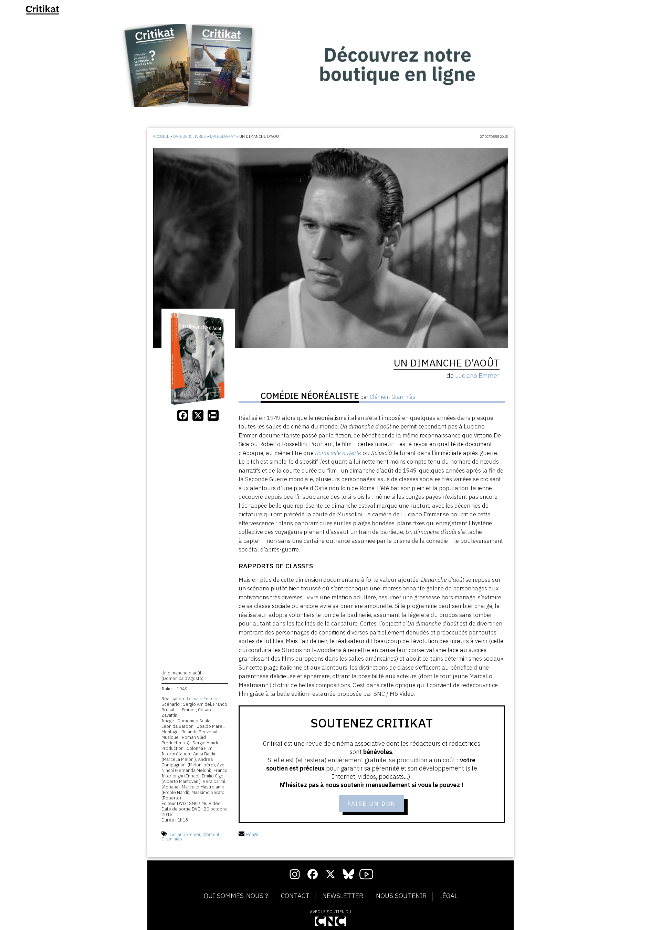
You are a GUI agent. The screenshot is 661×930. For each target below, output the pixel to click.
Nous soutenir (401, 896)
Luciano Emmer (202, 699)
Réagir (252, 834)
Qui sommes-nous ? (236, 896)
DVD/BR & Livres (189, 136)
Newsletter (342, 896)
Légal (448, 896)
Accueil (161, 136)
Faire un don (371, 803)
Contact (295, 896)
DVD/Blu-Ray (222, 136)
